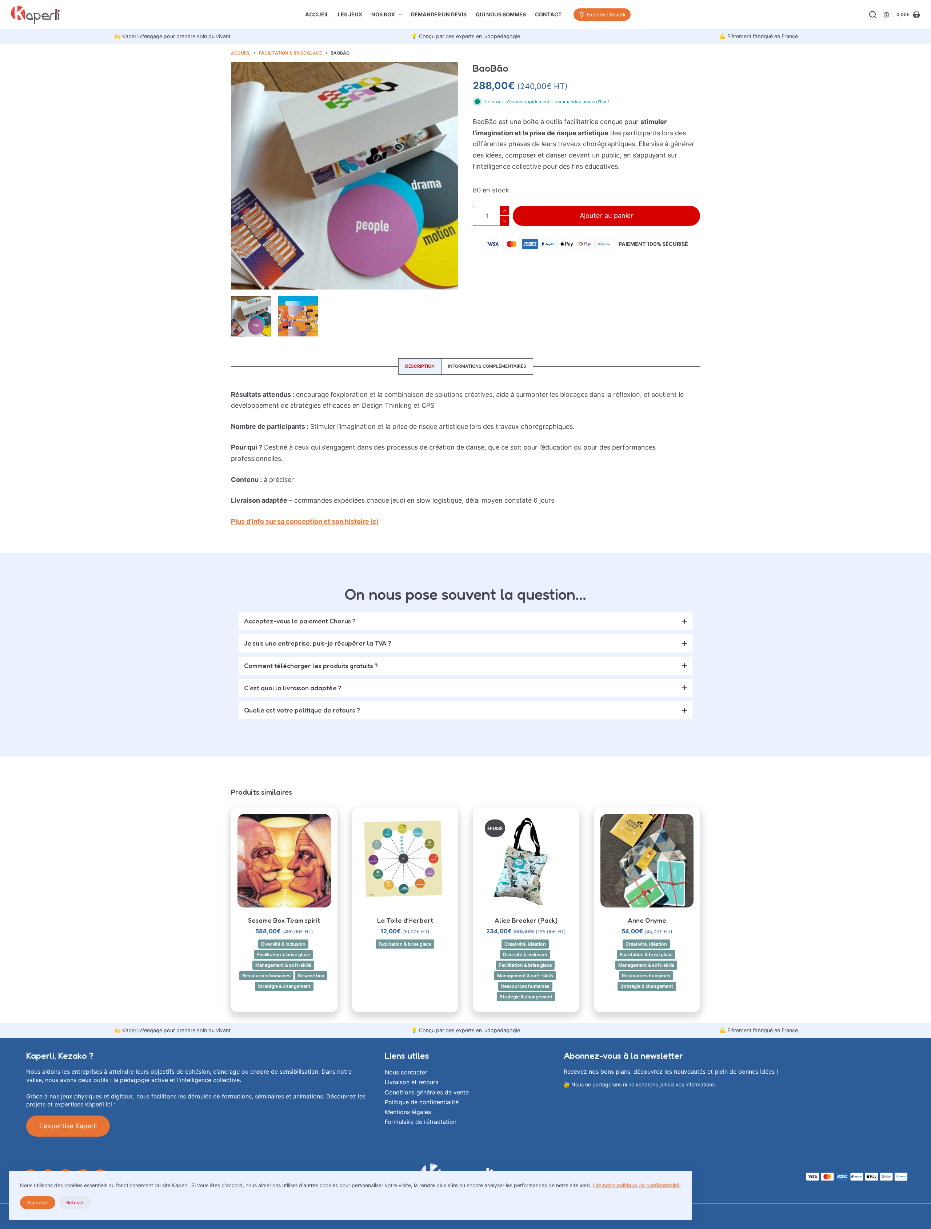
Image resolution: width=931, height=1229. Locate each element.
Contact (548, 14)
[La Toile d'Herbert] (405, 860)
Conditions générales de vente (427, 1092)
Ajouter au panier (607, 215)
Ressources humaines (266, 975)
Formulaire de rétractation (420, 1121)
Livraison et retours (411, 1082)
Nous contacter (406, 1072)
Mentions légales (408, 1112)
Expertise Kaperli (606, 14)
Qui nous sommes (501, 14)
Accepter (37, 1202)
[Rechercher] (872, 14)
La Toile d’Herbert (405, 920)
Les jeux (350, 14)
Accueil (317, 14)
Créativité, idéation (525, 944)
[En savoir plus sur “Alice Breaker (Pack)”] (526, 898)
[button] (465, 621)
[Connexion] (886, 14)
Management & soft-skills (283, 965)
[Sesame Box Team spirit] (284, 860)
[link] (172, 36)
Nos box (383, 14)
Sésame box (311, 975)
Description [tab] (420, 366)
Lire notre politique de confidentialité (636, 1185)
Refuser (75, 1202)
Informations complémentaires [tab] (487, 366)
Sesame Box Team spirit (284, 920)
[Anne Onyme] (647, 860)
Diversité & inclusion (283, 944)
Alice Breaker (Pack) (526, 920)
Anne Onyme (647, 920)
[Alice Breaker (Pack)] (526, 860)
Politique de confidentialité (422, 1102)
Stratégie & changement (284, 986)
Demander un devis (439, 14)
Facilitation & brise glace (283, 954)
